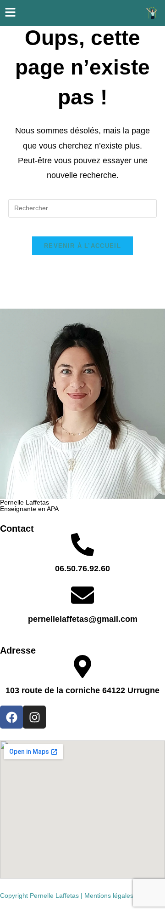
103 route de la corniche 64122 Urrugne (83, 690)
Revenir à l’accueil (82, 245)
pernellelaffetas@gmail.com (83, 619)
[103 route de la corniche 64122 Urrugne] (82, 666)
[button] (10, 13)
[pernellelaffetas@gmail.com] (82, 595)
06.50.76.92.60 (82, 568)
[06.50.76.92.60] (82, 544)
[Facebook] (11, 717)
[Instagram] (34, 717)
